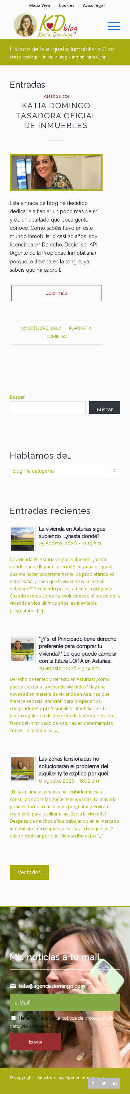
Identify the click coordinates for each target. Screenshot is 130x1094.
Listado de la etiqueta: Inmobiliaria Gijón (63, 49)
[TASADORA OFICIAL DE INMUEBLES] (56, 172)
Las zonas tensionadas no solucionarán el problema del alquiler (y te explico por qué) (73, 766)
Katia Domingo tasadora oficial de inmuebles (56, 115)
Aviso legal (94, 5)
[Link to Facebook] (93, 1083)
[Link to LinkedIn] (114, 1083)
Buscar (17, 397)
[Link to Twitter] (104, 1083)
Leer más (56, 293)
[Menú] (110, 24)
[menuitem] (40, 5)
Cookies (66, 5)
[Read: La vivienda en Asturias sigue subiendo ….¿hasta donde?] (23, 539)
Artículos (56, 96)
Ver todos (29, 872)
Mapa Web (39, 5)
